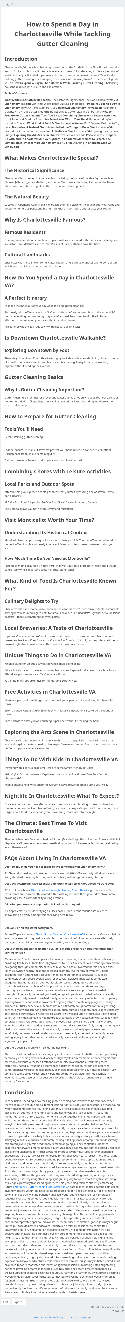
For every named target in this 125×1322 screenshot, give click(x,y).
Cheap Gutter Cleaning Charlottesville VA (60, 934)
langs (60, 1317)
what (44, 1317)
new (35, 1317)
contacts (72, 1317)
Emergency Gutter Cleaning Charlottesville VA (41, 1187)
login (83, 1317)
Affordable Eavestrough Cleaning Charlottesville (60, 890)
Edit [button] (5, 1302)
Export (18, 1302)
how (52, 1317)
